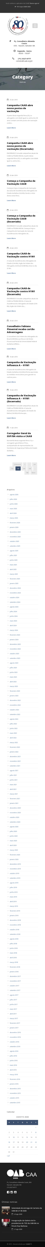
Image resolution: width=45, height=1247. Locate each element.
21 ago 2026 (18, 1229)
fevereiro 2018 (15, 967)
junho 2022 (13, 728)
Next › (34, 473)
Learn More (11, 128)
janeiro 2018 (14, 972)
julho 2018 (13, 944)
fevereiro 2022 (15, 747)
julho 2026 (13, 499)
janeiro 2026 (14, 527)
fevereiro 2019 (15, 911)
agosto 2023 (14, 663)
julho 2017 (13, 1000)
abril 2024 (13, 625)
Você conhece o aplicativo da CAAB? (22, 3)
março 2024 (14, 630)
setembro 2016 (15, 1046)
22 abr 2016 (14, 175)
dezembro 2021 (15, 756)
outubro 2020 (14, 817)
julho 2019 (13, 887)
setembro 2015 (15, 1103)
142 (12, 468)
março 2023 (14, 686)
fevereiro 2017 (15, 1023)
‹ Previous (17, 464)
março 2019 (14, 906)
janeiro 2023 (14, 696)
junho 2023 (13, 672)
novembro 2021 (15, 761)
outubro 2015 (14, 1098)
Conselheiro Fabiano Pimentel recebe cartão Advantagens (21, 329)
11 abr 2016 (14, 428)
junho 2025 (13, 560)
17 (13, 1142)
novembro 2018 (15, 925)
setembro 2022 (15, 714)
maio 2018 (13, 953)
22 (36, 1142)
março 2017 (14, 1018)
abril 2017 (13, 1014)
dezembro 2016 (15, 1032)
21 (31, 1142)
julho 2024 (13, 611)
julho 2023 (13, 668)
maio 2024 (13, 621)
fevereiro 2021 (15, 799)
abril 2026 (13, 513)
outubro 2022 (14, 710)
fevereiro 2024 (15, 635)
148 (27, 473)
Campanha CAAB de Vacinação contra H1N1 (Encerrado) (21, 291)
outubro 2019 (14, 873)
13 (27, 1137)
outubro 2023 (14, 654)
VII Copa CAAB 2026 (23, 7)
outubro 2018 (14, 929)
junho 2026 (13, 504)
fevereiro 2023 (15, 691)
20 (27, 1142)
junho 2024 (13, 616)
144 (24, 468)
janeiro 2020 (14, 859)
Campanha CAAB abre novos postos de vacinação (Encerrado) (20, 145)
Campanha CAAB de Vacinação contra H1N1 (21, 255)
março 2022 (14, 742)
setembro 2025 (15, 546)
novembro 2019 (15, 869)
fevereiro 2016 (15, 1079)
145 (30, 468)
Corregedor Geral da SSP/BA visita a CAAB (19, 435)
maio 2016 (13, 1065)
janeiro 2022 (14, 752)
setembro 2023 (15, 658)
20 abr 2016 (14, 248)
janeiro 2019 (14, 915)
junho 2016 (13, 1060)
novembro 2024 (15, 593)
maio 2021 (13, 784)
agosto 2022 (14, 719)
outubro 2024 (14, 597)
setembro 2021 (15, 766)
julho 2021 (13, 775)
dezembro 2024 (15, 588)
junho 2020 (13, 836)
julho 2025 (13, 555)
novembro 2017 (15, 981)
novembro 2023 (15, 649)
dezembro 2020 (15, 808)
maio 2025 (13, 565)
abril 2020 (13, 845)
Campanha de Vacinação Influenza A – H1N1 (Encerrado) (21, 398)
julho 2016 (13, 1056)
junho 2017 (13, 1004)
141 (34, 464)
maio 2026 (13, 509)
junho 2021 (13, 780)
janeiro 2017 (14, 1028)
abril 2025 (13, 569)
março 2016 (14, 1074)
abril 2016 (13, 1070)
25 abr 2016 (14, 100)
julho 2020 (13, 831)
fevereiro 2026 (15, 523)
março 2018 (14, 962)
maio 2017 (13, 1009)
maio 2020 (13, 841)
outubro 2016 (14, 1042)
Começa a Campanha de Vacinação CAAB (21, 182)
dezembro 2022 (15, 700)
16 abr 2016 (14, 357)
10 (13, 1137)
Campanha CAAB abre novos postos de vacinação (20, 108)
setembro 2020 (15, 822)
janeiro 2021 (14, 803)
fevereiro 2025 (15, 579)
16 (9, 1142)
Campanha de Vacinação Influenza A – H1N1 (21, 364)
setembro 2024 (15, 602)
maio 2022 (13, 733)
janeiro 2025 (14, 583)
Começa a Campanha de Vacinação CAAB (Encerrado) (21, 218)
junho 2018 (13, 948)
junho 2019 (13, 892)
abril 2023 (13, 682)
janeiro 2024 (14, 640)
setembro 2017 (15, 990)
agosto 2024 (14, 607)
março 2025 (14, 574)
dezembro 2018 (15, 920)
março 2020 (14, 850)
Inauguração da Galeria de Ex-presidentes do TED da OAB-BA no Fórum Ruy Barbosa (25, 1223)
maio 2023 (13, 677)
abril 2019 (13, 901)
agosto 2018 (14, 939)
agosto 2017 (14, 995)
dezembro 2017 (15, 976)
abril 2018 (13, 958)
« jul (8, 1156)
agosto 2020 (14, 827)
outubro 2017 (14, 986)
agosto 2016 (14, 1051)
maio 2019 (13, 897)
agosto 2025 (14, 551)
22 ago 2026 (18, 1214)
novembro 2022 (15, 705)
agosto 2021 (14, 770)
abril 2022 (13, 738)
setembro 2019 (15, 878)
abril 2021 (13, 789)
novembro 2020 (15, 813)
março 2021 (14, 794)
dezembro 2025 (15, 532)
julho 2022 (13, 724)
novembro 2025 (15, 537)
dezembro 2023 (15, 644)
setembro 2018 (15, 934)
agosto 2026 (14, 495)
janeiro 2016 (14, 1084)
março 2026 (14, 518)
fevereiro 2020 (15, 855)
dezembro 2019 (15, 864)
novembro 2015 (15, 1093)
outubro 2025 (14, 541)
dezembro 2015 (15, 1089)
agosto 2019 (14, 883)
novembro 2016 (15, 1037)
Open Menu (35, 26)
